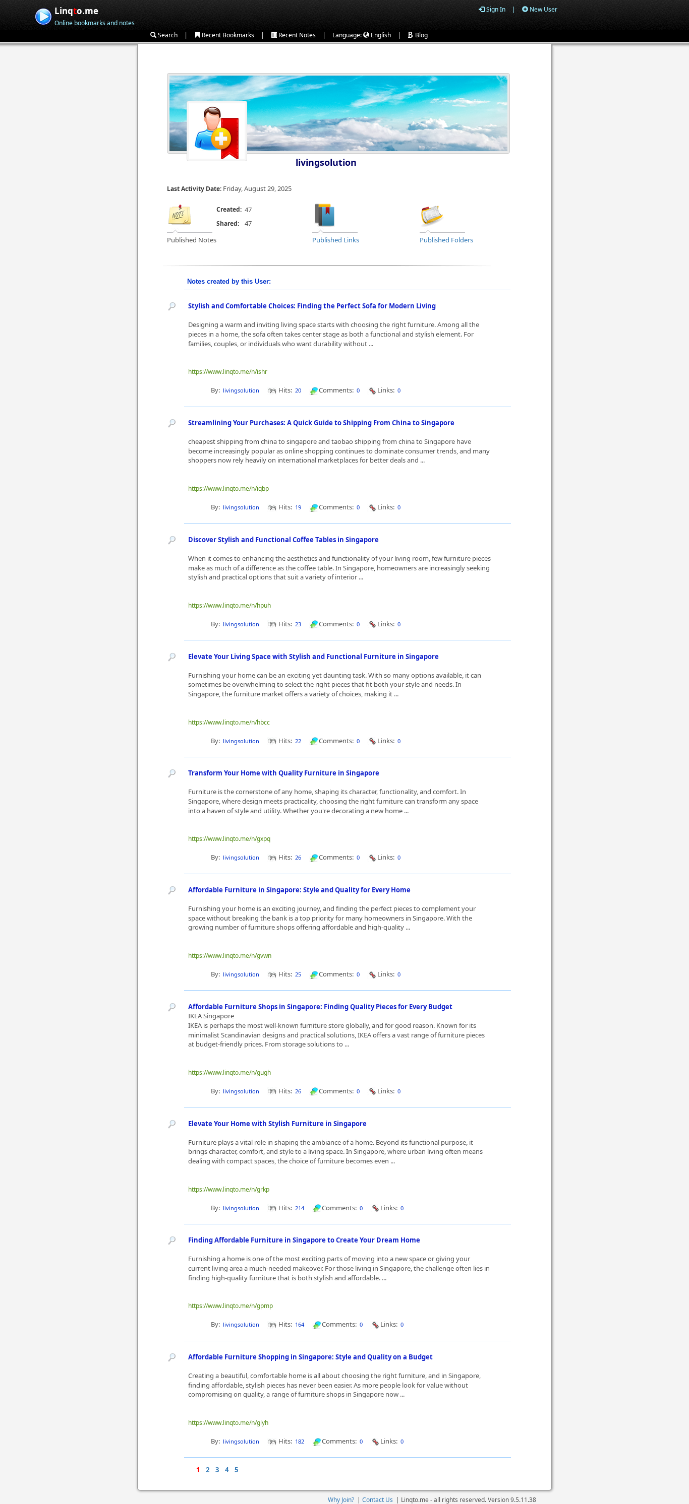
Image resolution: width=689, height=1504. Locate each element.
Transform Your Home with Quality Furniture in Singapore (283, 772)
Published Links (335, 239)
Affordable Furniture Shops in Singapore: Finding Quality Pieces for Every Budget (320, 1006)
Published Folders (446, 239)
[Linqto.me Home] (43, 15)
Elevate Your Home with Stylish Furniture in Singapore (277, 1123)
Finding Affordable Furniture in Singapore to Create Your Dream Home (304, 1240)
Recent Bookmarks (227, 35)
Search (167, 35)
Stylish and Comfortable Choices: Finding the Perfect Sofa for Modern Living (312, 305)
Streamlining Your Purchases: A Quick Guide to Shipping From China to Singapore (321, 422)
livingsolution (326, 162)
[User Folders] (432, 214)
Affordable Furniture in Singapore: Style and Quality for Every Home (299, 889)
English (380, 35)
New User (542, 9)
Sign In (495, 9)
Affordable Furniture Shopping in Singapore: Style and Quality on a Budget (310, 1356)
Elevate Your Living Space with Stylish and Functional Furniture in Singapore (313, 656)
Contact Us (377, 1499)
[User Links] (324, 214)
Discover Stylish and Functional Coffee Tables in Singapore (283, 539)
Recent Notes (296, 35)
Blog (421, 35)
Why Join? (341, 1499)
